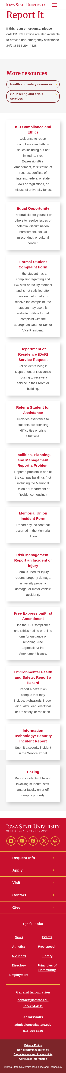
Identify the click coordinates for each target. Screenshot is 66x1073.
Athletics (19, 946)
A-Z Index (19, 956)
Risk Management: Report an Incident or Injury (33, 560)
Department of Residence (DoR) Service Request (33, 354)
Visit (16, 883)
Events (47, 937)
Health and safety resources (31, 84)
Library (47, 956)
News (19, 937)
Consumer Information (33, 1058)
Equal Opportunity (33, 208)
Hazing (33, 772)
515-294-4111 (33, 1006)
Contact (19, 895)
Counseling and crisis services (26, 96)
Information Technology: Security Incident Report (33, 735)
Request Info (23, 858)
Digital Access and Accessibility (33, 1054)
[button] (56, 5)
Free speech (47, 946)
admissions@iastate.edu (33, 1024)
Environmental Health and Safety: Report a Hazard (33, 677)
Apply (17, 870)
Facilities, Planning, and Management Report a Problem (33, 460)
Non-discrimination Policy (33, 1049)
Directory (19, 965)
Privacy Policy (33, 1045)
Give (16, 907)
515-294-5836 (33, 1031)
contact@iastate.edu (33, 1000)
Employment (18, 975)
